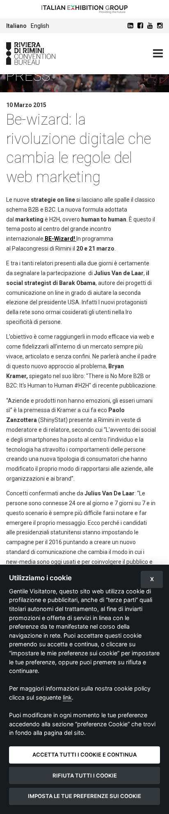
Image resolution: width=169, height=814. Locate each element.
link (67, 697)
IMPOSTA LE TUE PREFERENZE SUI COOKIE (84, 796)
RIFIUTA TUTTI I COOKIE (85, 775)
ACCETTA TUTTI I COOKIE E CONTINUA (84, 754)
